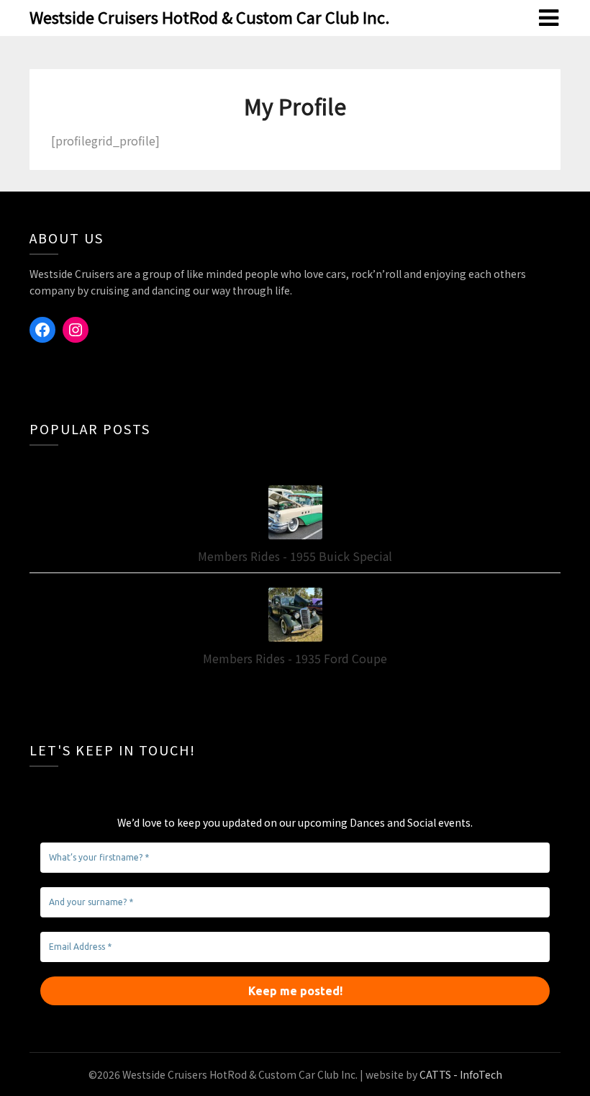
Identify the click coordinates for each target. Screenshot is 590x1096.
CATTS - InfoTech (460, 1074)
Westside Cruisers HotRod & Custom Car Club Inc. (210, 16)
